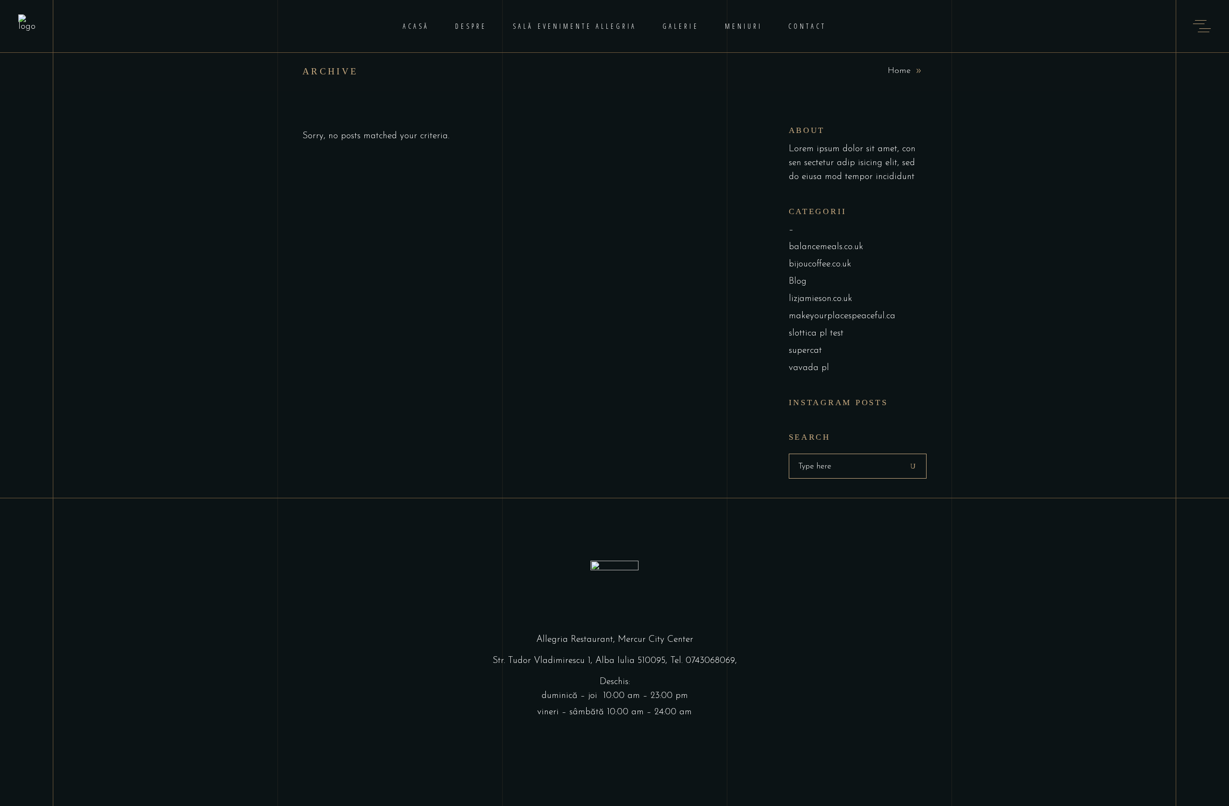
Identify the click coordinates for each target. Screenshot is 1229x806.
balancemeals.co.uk (826, 247)
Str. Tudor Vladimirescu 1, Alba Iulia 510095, (581, 660)
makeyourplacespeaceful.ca (842, 316)
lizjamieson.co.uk (820, 298)
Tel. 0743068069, (703, 660)
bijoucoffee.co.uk (820, 264)
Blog (798, 281)
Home (899, 71)
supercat (805, 350)
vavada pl (809, 368)
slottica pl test (816, 333)
